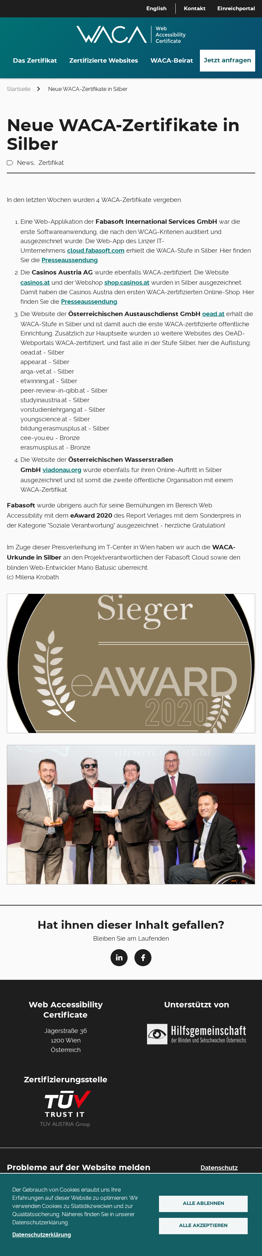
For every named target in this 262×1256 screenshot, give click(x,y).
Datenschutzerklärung (41, 1234)
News (25, 162)
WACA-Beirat (171, 61)
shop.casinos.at (126, 282)
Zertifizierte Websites (103, 61)
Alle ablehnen (203, 1203)
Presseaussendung (70, 260)
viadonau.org (62, 469)
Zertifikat (51, 162)
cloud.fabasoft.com (96, 250)
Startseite (18, 89)
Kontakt (195, 8)
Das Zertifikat (35, 61)
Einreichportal (236, 8)
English (156, 8)
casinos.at (35, 282)
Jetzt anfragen (227, 61)
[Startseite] (131, 30)
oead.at (213, 313)
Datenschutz (219, 1167)
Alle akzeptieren (203, 1225)
